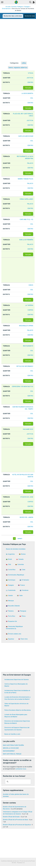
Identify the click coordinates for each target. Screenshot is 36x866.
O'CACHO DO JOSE (26, 497)
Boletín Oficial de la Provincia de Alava (15, 819)
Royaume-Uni (12, 621)
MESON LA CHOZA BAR (11, 748)
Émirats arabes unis (14, 634)
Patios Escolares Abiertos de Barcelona (17, 710)
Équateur (11, 639)
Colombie (20, 564)
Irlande (10, 595)
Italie (21, 595)
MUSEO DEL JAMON (26, 517)
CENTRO (30, 82)
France (22, 585)
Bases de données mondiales (15, 549)
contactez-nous (21, 769)
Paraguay (23, 611)
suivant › (20, 538)
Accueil (8, 6)
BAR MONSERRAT (9, 751)
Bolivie (23, 554)
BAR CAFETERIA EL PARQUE (12, 754)
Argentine (11, 554)
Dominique (11, 580)
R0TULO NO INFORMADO (25, 366)
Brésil (10, 559)
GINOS (31, 285)
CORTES (30, 310)
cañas (24, 63)
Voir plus (28, 88)
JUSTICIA (30, 78)
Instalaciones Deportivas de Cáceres (16, 679)
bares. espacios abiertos (18, 68)
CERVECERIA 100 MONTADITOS (22, 386)
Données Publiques (17, 6)
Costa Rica (11, 569)
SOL (31, 98)
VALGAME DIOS (28, 429)
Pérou (24, 616)
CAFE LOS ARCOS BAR (25, 136)
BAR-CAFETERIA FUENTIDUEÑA (13, 745)
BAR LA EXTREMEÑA (26, 240)
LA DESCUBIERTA (27, 93)
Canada (20, 559)
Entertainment (6, 8)
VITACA (30, 73)
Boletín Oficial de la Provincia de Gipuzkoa (17, 824)
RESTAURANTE (28, 346)
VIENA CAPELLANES (26, 199)
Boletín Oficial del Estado (11, 817)
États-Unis (24, 639)
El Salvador (25, 580)
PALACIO (30, 163)
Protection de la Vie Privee (27, 861)
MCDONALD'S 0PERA (26, 326)
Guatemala (11, 590)
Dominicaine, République (16, 575)
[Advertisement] (18, 41)
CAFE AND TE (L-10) (26, 219)
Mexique (11, 600)
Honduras (25, 590)
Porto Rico (11, 616)
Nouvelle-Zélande (14, 606)
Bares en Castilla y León (12, 734)
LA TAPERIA (29, 305)
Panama (10, 611)
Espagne (27, 6)
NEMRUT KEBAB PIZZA (25, 179)
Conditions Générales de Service (10, 861)
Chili (9, 564)
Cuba (23, 569)
